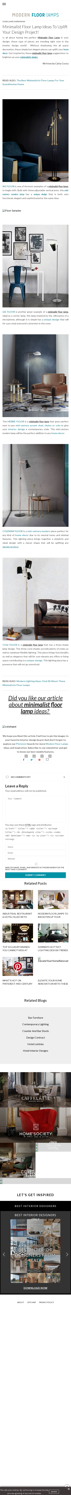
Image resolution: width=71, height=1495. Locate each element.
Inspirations (19, 21)
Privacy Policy (46, 1302)
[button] (67, 1254)
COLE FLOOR (9, 644)
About (20, 1302)
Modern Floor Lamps (57, 743)
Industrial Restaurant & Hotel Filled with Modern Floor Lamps (17, 917)
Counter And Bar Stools (35, 1030)
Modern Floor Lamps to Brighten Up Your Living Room (53, 917)
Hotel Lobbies (35, 1044)
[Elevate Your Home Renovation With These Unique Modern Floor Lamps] (53, 966)
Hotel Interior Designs (35, 1050)
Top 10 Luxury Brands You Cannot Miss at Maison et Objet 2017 (16, 950)
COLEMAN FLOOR (12, 531)
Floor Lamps (8, 21)
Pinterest (21, 743)
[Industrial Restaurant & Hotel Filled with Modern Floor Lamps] (17, 899)
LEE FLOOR (8, 311)
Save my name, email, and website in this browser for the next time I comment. (34, 868)
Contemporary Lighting (35, 1024)
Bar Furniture (35, 1017)
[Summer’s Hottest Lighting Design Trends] (53, 933)
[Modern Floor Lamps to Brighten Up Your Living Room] (53, 899)
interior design (16, 429)
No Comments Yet (21, 777)
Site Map (31, 1302)
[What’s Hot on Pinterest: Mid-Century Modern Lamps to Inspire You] (17, 966)
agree (54, 1492)
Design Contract (35, 1037)
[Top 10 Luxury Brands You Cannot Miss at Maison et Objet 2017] (17, 933)
